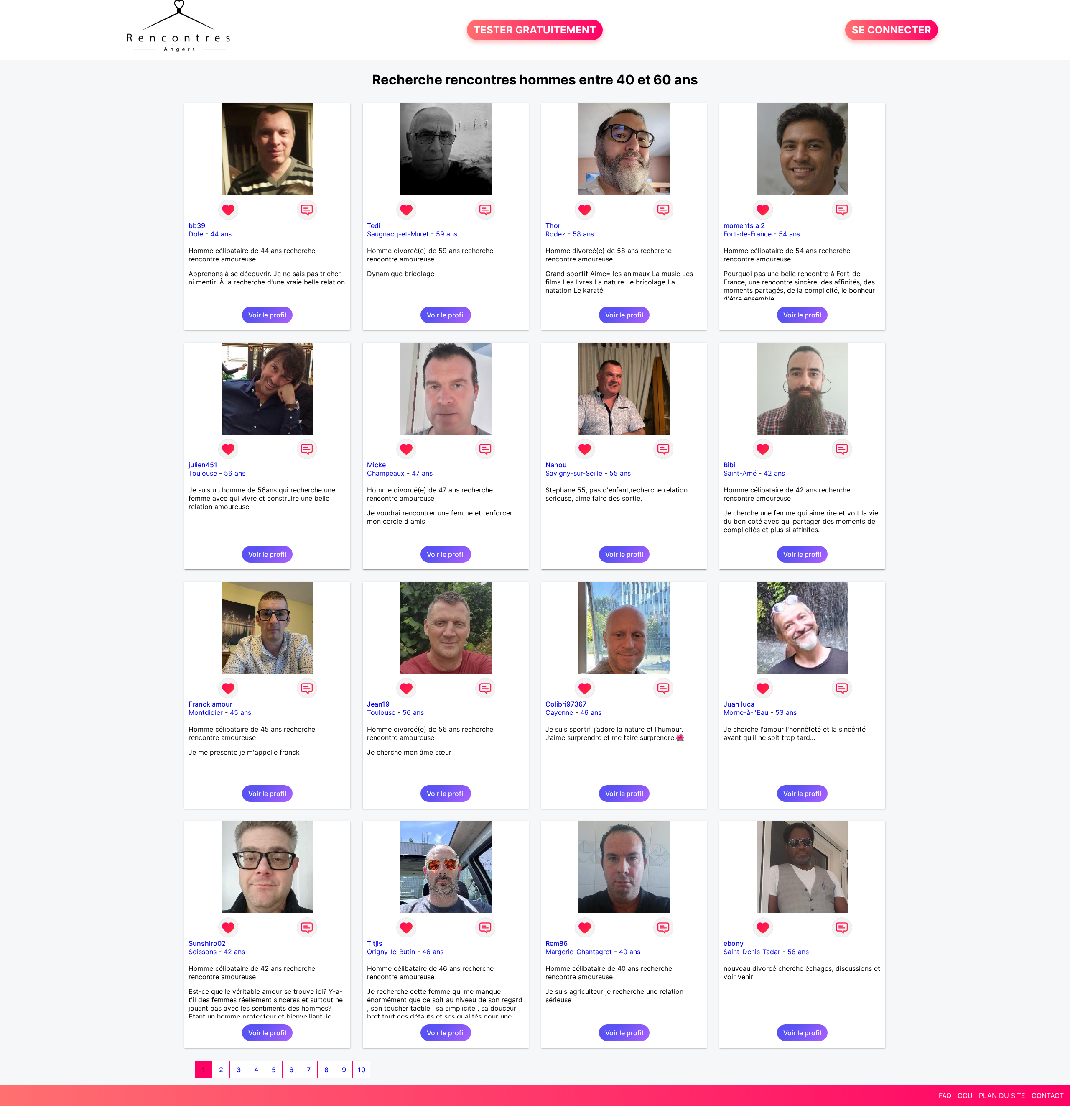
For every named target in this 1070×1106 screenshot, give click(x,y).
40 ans (629, 951)
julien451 (203, 465)
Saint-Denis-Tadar (752, 951)
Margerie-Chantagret (578, 951)
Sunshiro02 (207, 943)
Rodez (555, 234)
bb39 (197, 225)
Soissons (203, 951)
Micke (376, 465)
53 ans (786, 712)
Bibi (729, 465)
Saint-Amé (740, 473)
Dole (196, 234)
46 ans (590, 712)
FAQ (945, 1095)
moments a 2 (744, 225)
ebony (734, 943)
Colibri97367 (565, 704)
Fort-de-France (748, 234)
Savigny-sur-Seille (573, 473)
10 (361, 1069)
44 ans (221, 234)
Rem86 (556, 943)
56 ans (234, 473)
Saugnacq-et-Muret (398, 234)
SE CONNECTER (891, 30)
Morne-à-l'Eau (746, 712)
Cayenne (559, 712)
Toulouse (203, 473)
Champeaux (386, 473)
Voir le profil (267, 315)
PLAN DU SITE (1002, 1095)
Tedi (373, 225)
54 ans (789, 234)
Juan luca (739, 704)
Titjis (374, 943)
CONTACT (1048, 1095)
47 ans (422, 473)
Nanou (556, 465)
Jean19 (378, 704)
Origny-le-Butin (391, 951)
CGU (965, 1095)
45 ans (240, 712)
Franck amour (210, 704)
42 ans (774, 473)
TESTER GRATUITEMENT (535, 30)
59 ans (446, 234)
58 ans (583, 234)
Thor (552, 225)
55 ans (620, 473)
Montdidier (206, 712)
